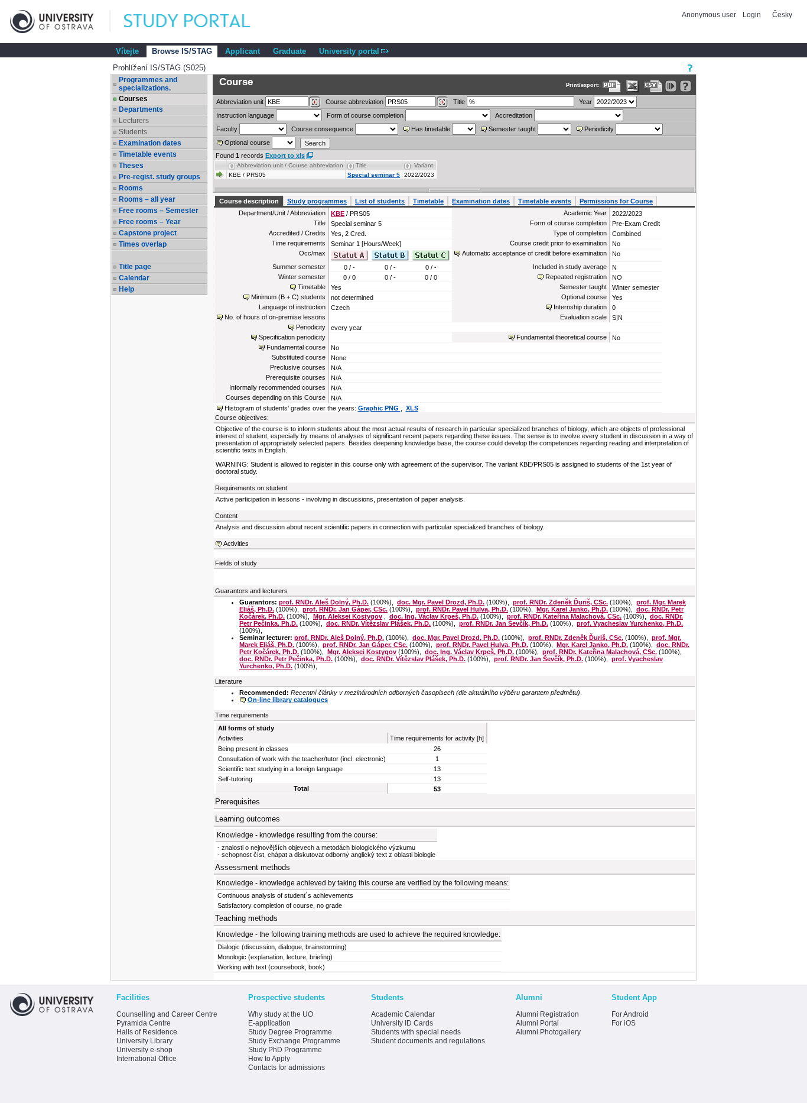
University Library (144, 1041)
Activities (236, 543)
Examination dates (150, 143)
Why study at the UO (280, 1014)
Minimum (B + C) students (288, 296)
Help (126, 289)
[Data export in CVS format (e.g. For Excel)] (653, 86)
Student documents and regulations (428, 1041)
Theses (131, 165)
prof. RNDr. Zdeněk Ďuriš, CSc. (560, 602)
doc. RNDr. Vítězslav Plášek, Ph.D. (378, 623)
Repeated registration (576, 276)
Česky (782, 15)
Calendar (134, 278)
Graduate (289, 51)
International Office (146, 1059)
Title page (135, 267)
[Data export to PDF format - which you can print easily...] (612, 86)
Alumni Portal (537, 1023)
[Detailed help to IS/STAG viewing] (685, 86)
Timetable (428, 201)
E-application (269, 1023)
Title (459, 101)
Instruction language (245, 115)
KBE (337, 213)
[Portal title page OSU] (197, 21)
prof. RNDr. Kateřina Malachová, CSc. (564, 616)
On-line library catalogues (288, 699)
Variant (423, 165)
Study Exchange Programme (294, 1041)
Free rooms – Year (150, 222)
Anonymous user (710, 15)
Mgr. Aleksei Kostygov (347, 616)
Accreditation (513, 115)
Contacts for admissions (286, 1067)
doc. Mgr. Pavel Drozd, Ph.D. (440, 602)
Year (585, 101)
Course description (249, 201)
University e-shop (144, 1050)
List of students (380, 201)
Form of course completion (365, 115)
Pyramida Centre (143, 1023)
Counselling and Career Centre (166, 1014)
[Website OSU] (60, 21)
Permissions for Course (616, 201)
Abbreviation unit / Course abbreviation (290, 165)
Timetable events (148, 154)
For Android (630, 1014)
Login (752, 15)
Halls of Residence (146, 1032)
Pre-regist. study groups (159, 177)
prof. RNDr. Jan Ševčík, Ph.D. (503, 623)
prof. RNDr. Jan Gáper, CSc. (345, 609)
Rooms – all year (147, 199)
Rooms (131, 188)
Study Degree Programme (290, 1032)
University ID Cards (402, 1023)
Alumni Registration (547, 1014)
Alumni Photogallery (548, 1032)
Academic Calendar (403, 1014)
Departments (141, 109)
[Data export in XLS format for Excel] (632, 86)
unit (239, 101)
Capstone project (148, 233)
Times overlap (143, 244)
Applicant (242, 51)
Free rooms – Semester (159, 210)
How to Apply (269, 1059)
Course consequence (322, 128)
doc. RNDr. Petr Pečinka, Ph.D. (286, 658)
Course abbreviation (354, 101)
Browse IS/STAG (182, 51)
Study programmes (317, 201)
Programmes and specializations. (148, 84)
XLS (412, 408)
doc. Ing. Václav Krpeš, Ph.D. (434, 616)
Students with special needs (416, 1032)
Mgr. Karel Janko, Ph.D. (572, 609)
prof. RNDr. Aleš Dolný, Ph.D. (324, 602)
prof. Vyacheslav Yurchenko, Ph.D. (630, 623)
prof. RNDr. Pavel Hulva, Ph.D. (462, 609)
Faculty (226, 128)
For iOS (623, 1023)
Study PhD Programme (285, 1050)
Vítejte (127, 51)
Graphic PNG (379, 408)
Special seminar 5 (373, 175)
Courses (133, 99)
